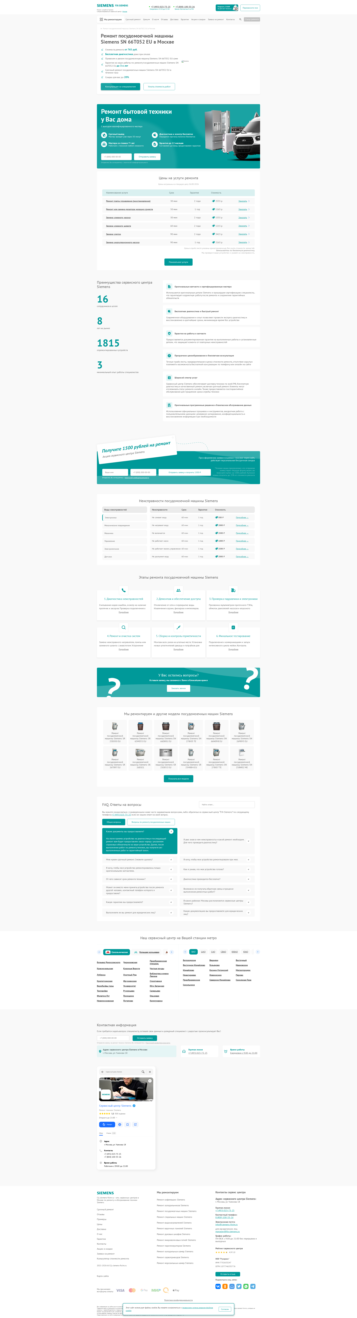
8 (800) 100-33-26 (224, 1217)
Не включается (158, 533)
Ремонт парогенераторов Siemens (174, 1245)
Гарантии (185, 19)
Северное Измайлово (220, 980)
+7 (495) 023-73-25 (160, 6)
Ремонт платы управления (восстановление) (128, 201)
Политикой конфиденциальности (158, 1043)
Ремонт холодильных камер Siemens (175, 1251)
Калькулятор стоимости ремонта (113, 1258)
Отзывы (164, 19)
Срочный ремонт (133, 19)
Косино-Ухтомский (218, 970)
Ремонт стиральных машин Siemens (174, 1217)
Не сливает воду (159, 517)
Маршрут (109, 1124)
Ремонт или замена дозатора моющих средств (129, 209)
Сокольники (189, 985)
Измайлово (188, 970)
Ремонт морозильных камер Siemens (175, 1263)
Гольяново (214, 965)
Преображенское (191, 980)
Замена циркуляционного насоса (122, 242)
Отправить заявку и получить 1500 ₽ (185, 472)
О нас (154, 19)
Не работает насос (160, 541)
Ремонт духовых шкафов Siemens (173, 1234)
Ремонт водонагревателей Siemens (174, 1222)
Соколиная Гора (243, 980)
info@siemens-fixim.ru (226, 1224)
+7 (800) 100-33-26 (185, 6)
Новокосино (215, 975)
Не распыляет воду (160, 556)
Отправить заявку (147, 156)
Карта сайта (103, 1276)
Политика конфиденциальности (178, 1300)
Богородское (189, 960)
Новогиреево (189, 975)
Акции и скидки (198, 19)
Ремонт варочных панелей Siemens (174, 1228)
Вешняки (213, 960)
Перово (239, 975)
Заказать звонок (178, 688)
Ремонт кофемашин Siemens (171, 1199)
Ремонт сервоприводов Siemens (173, 1257)
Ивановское (242, 965)
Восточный (241, 960)
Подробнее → (242, 517)
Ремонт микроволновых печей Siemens (176, 1240)
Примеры (101, 1219)
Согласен (225, 1309)
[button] (99, 952)
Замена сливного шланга (118, 225)
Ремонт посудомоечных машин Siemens (176, 1211)
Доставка (174, 19)
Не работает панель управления (166, 548)
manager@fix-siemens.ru (227, 1231)
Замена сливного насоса (118, 217)
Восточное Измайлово (194, 965)
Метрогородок (243, 970)
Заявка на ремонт (216, 19)
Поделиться (218, 1286)
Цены (145, 19)
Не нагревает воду (160, 525)
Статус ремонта (252, 19)
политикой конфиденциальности (137, 478)
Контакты (230, 19)
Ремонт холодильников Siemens (173, 1205)
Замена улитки (113, 234)
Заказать (242, 201)
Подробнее (124, 612)
